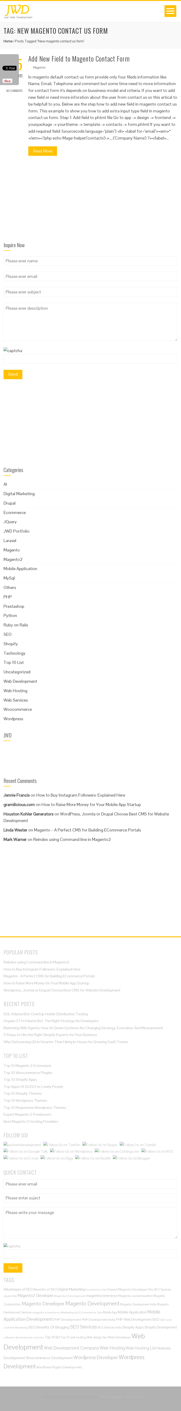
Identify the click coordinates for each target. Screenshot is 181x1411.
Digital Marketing (19, 493)
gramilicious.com (19, 804)
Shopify (11, 643)
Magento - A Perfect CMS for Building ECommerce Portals (49, 976)
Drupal (10, 503)
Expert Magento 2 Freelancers (27, 1114)
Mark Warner (15, 839)
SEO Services (83, 1327)
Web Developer (119, 1337)
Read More (42, 151)
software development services (24, 1337)
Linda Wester (15, 830)
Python (10, 615)
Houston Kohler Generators (28, 814)
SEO (8, 634)
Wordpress (13, 718)
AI (5, 484)
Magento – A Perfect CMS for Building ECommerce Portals (87, 830)
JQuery (10, 521)
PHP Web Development (134, 1319)
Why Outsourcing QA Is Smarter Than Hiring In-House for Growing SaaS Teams (66, 1041)
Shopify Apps (133, 1327)
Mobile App (110, 1312)
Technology (14, 653)
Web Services (16, 700)
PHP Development (67, 1319)
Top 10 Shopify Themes (23, 1093)
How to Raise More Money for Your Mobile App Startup (91, 804)
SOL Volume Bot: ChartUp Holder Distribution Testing (46, 1014)
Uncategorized (17, 672)
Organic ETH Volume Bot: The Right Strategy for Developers (51, 1020)
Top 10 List (14, 662)
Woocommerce (18, 709)
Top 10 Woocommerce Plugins (28, 1072)
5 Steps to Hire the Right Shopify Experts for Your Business (50, 1034)
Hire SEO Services (159, 1290)
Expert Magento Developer (127, 1289)
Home (8, 41)
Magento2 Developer (35, 1295)
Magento (39, 67)
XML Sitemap (111, 1397)
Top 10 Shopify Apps (20, 1079)
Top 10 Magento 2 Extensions (27, 1065)
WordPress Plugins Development (59, 1367)
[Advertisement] (90, 201)
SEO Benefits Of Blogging (48, 1327)
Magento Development (92, 1303)
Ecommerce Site (96, 1289)
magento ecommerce (46, 1312)
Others (10, 587)
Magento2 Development (70, 1296)
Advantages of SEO (18, 1289)
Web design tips (97, 1337)
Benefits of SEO (45, 1289)
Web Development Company (71, 1348)
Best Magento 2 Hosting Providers (31, 1121)
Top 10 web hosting (73, 1337)
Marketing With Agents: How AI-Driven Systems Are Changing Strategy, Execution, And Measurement (83, 1027)
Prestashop (14, 606)
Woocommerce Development (49, 1357)
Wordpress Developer (96, 1357)
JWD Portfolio (16, 531)
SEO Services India (110, 1327)
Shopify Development (160, 1327)
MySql (9, 578)
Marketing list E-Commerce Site (81, 1312)
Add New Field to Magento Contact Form (79, 58)
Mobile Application (20, 568)
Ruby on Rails (16, 625)
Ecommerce (15, 512)
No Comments (14, 91)
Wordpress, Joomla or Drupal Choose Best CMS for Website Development (62, 990)
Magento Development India (138, 1304)
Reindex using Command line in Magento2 (72, 839)
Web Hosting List (141, 1348)
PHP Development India (98, 1320)
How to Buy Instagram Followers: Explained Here (80, 795)
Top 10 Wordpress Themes (25, 1100)
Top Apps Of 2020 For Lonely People (33, 1086)
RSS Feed (135, 1397)
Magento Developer (43, 1303)
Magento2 (13, 559)
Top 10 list (52, 1337)
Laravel (10, 540)
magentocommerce (101, 1295)
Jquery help (10, 1296)
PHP (8, 597)
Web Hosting (15, 690)
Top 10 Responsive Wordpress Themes (35, 1107)
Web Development (20, 681)
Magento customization (135, 1296)
